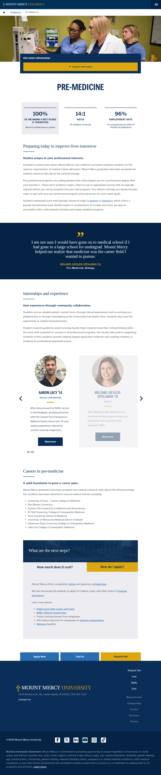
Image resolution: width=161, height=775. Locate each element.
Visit (134, 676)
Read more (50, 441)
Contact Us (24, 699)
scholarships (99, 584)
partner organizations (92, 620)
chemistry (107, 200)
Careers (134, 709)
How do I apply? (112, 567)
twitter (66, 740)
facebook (57, 740)
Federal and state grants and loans (55, 608)
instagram (94, 740)
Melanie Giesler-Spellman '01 (107, 394)
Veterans (41, 624)
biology (94, 200)
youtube (85, 740)
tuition (72, 584)
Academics (15, 12)
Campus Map (134, 703)
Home (4, 12)
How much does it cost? (55, 567)
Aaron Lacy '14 (50, 392)
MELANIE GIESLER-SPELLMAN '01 (80, 264)
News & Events (134, 697)
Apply (134, 682)
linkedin (75, 740)
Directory (134, 715)
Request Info (121, 656)
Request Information (82, 66)
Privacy (134, 721)
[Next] (141, 398)
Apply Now (39, 656)
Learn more (40, 766)
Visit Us (80, 656)
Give (134, 688)
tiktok (103, 740)
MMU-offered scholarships (51, 612)
